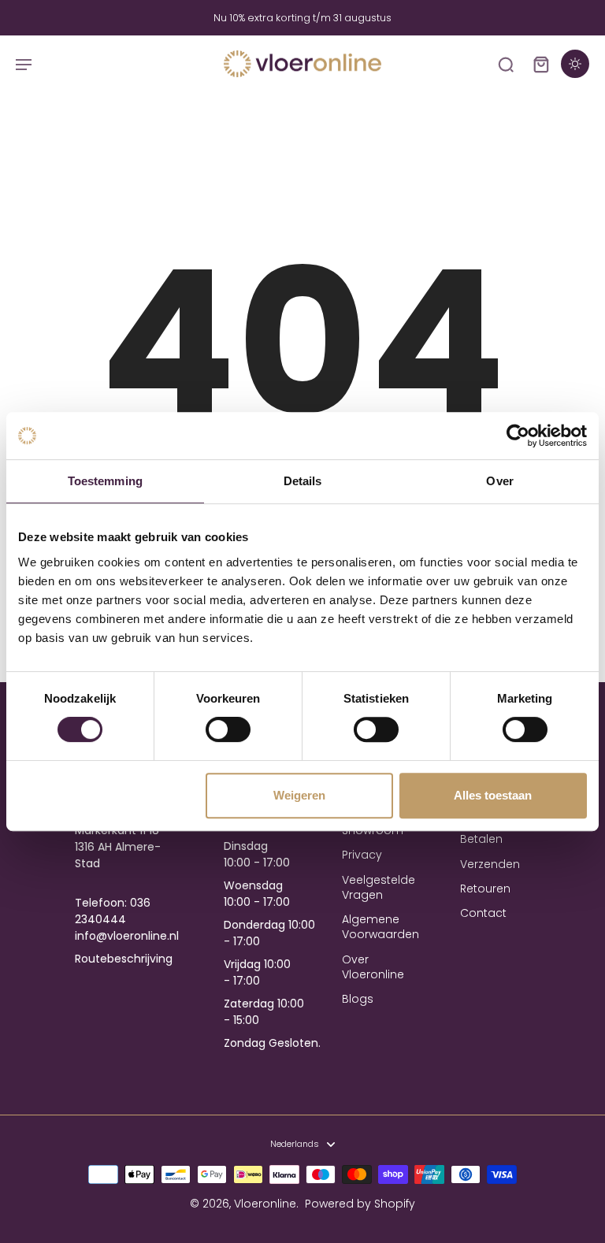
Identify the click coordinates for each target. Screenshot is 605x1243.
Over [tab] (499, 481)
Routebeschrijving (124, 959)
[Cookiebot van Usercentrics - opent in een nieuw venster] (518, 435)
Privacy (362, 855)
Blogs (357, 999)
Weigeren (299, 795)
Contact (483, 913)
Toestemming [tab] (105, 481)
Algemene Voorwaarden (377, 927)
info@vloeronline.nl (127, 936)
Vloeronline (265, 1203)
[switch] (228, 729)
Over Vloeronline (373, 967)
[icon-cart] (540, 64)
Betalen (481, 839)
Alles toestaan (493, 795)
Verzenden (490, 864)
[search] (505, 64)
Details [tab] (303, 481)
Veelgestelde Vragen (377, 888)
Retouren (485, 888)
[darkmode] (575, 64)
